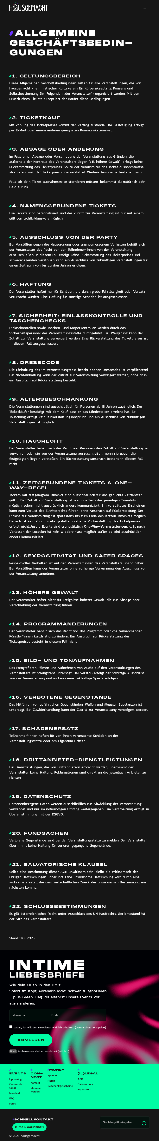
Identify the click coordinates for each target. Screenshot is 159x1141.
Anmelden (31, 1040)
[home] (28, 6)
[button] (145, 8)
